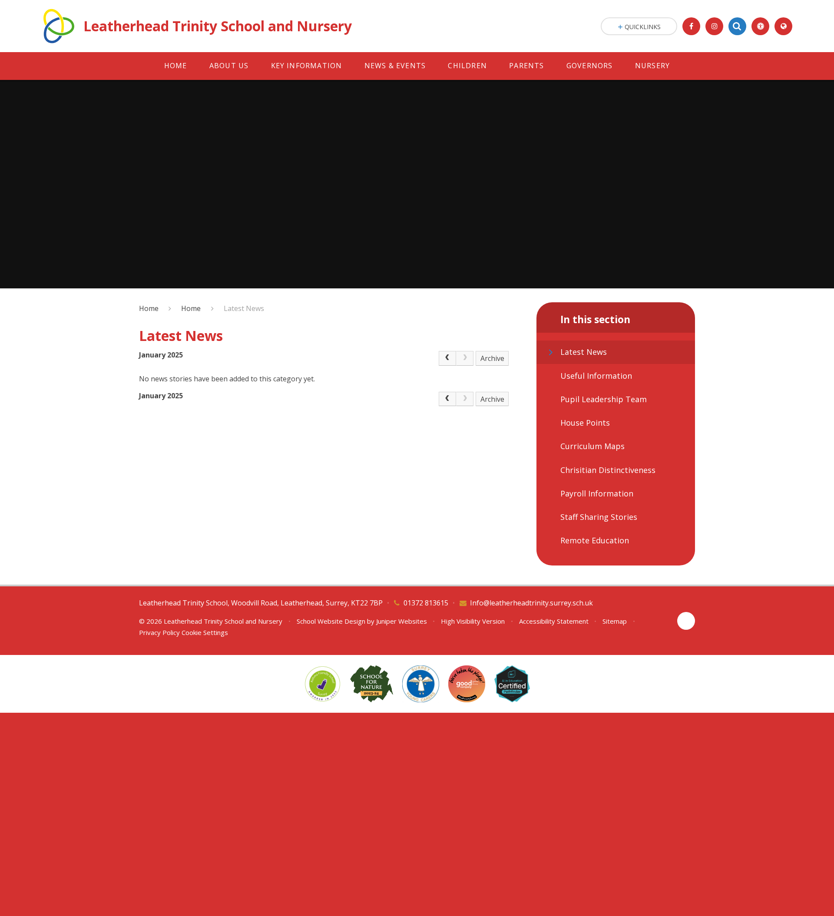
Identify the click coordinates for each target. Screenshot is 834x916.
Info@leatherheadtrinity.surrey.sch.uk (531, 603)
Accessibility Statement (554, 621)
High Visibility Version (473, 621)
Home (149, 308)
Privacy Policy (159, 632)
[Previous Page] (447, 358)
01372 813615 (426, 603)
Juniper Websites (401, 621)
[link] (464, 358)
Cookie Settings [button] (205, 632)
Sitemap (614, 621)
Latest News (244, 308)
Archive (492, 358)
